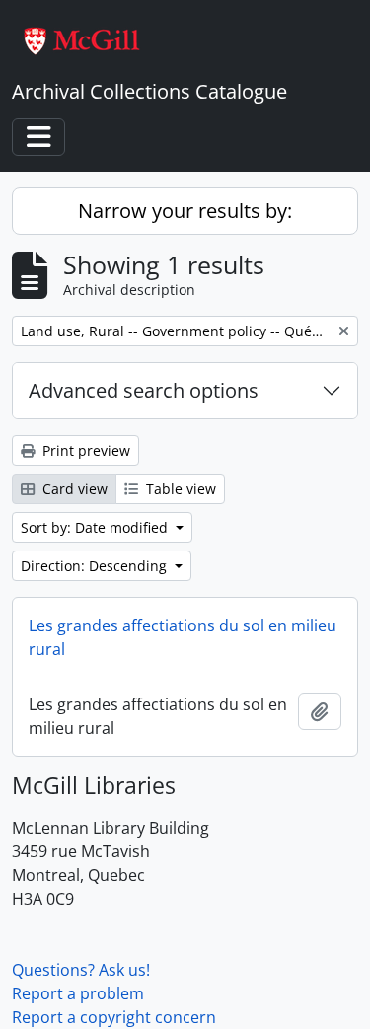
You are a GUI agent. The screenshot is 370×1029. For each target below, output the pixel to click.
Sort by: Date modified (96, 527)
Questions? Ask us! (81, 970)
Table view (179, 488)
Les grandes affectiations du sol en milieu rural (182, 637)
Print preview (84, 450)
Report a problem (78, 993)
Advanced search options (144, 390)
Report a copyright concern (114, 1017)
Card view (73, 488)
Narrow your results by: (185, 210)
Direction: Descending (96, 565)
